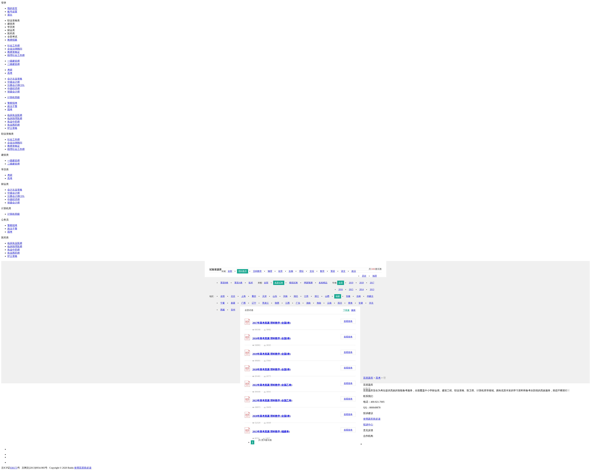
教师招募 (12, 40)
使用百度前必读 (82, 467)
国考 (9, 109)
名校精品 (323, 283)
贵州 (233, 310)
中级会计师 (13, 82)
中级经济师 (13, 88)
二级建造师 (13, 64)
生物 (291, 271)
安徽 (348, 296)
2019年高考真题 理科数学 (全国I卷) (271, 353)
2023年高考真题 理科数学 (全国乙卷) (272, 400)
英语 (333, 271)
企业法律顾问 (14, 48)
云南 (329, 303)
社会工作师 (13, 45)
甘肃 (361, 303)
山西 (327, 296)
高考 (9, 73)
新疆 (233, 303)
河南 (285, 296)
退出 (9, 15)
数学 (322, 271)
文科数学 (257, 271)
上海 (243, 296)
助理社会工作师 (16, 55)
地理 (374, 276)
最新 (353, 310)
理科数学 (242, 271)
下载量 (346, 310)
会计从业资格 (14, 78)
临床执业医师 (14, 115)
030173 (13, 467)
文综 (312, 271)
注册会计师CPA (15, 85)
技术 (251, 283)
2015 (351, 289)
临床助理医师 (14, 118)
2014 (361, 289)
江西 (287, 303)
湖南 (308, 303)
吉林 (358, 296)
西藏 (222, 310)
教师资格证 (13, 52)
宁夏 (222, 303)
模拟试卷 (293, 283)
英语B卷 (224, 283)
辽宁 (254, 303)
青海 (350, 303)
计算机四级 (13, 97)
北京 (233, 296)
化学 (280, 271)
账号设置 (12, 11)
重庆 (254, 296)
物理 (270, 271)
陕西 (277, 303)
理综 (301, 271)
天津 (264, 296)
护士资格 (12, 128)
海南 (319, 303)
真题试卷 (278, 283)
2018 (361, 283)
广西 (243, 303)
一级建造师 (13, 61)
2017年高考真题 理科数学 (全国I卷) (271, 322)
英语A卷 (238, 283)
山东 (275, 296)
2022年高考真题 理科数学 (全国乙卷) (272, 384)
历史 (364, 276)
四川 (340, 303)
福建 (338, 296)
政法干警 (12, 106)
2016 (340, 289)
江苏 (306, 296)
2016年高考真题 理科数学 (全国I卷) (271, 338)
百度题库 (368, 378)
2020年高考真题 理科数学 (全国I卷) (271, 416)
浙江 (317, 296)
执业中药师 (13, 121)
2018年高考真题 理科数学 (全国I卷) (271, 369)
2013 (372, 289)
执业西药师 (13, 125)
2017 (372, 283)
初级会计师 (13, 91)
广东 (298, 303)
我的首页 (12, 8)
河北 (371, 303)
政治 (354, 271)
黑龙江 (265, 303)
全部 (230, 271)
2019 (351, 283)
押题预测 (308, 283)
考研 (9, 70)
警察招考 (12, 103)
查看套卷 (348, 321)
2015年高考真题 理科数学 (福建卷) (271, 431)
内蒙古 (370, 296)
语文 (343, 271)
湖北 (296, 296)
